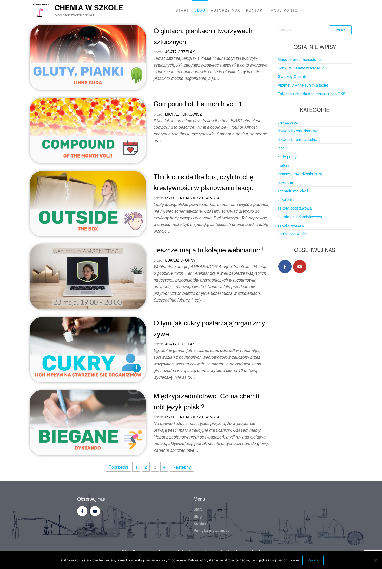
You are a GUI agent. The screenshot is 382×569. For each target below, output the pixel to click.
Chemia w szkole (89, 7)
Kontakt (255, 10)
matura (283, 165)
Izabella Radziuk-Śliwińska (192, 197)
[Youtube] (299, 266)
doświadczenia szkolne (297, 139)
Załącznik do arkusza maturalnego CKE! (312, 93)
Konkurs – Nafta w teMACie (301, 67)
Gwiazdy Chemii (292, 76)
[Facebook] (285, 266)
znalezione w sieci (293, 233)
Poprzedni (118, 466)
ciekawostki (288, 122)
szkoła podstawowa (295, 208)
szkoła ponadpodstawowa (300, 216)
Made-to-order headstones (300, 59)
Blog (200, 10)
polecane (285, 182)
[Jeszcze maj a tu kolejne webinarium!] (88, 276)
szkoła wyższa (291, 225)
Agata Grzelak (180, 51)
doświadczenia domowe (298, 130)
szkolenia (286, 199)
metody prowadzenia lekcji (300, 173)
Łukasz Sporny (180, 260)
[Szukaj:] (315, 30)
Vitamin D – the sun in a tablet (303, 85)
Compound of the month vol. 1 (198, 103)
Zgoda (313, 560)
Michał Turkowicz (183, 114)
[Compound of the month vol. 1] (88, 130)
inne (281, 148)
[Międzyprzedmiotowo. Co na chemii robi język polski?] (88, 422)
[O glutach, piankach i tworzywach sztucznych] (88, 57)
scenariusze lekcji (293, 190)
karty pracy (287, 156)
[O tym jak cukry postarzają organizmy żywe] (88, 349)
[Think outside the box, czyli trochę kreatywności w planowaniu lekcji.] (88, 203)
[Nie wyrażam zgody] (375, 560)
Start (182, 10)
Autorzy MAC (226, 10)
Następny (182, 466)
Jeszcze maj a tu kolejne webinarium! (209, 249)
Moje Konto (284, 10)
